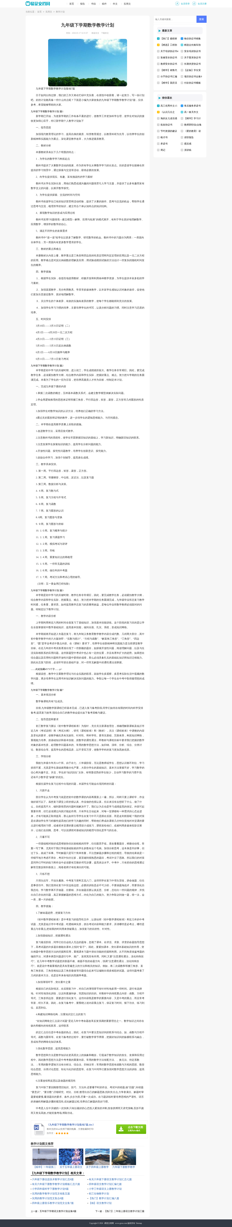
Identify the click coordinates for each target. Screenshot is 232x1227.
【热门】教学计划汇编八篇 (104, 1198)
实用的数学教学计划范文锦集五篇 (51, 1193)
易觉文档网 (109, 1223)
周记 (163, 150)
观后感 (187, 143)
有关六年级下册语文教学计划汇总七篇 (110, 1179)
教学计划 (60, 12)
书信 (93, 4)
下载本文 (105, 33)
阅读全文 (95, 33)
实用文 (127, 4)
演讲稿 (187, 150)
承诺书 (164, 143)
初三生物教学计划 (99, 1193)
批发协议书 (166, 124)
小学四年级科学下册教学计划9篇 (50, 1188)
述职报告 (189, 137)
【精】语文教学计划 (100, 1203)
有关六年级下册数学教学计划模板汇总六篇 (56, 1184)
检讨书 (164, 137)
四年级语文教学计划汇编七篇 (105, 1184)
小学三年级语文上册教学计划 (105, 1188)
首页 (71, 4)
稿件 (104, 4)
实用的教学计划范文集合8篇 (48, 1198)
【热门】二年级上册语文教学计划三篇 (124, 1211)
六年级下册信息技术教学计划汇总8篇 (53, 1179)
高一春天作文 (191, 112)
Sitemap (139, 1223)
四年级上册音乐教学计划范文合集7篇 (53, 1203)
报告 (82, 4)
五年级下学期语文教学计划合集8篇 (58, 1211)
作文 (115, 4)
